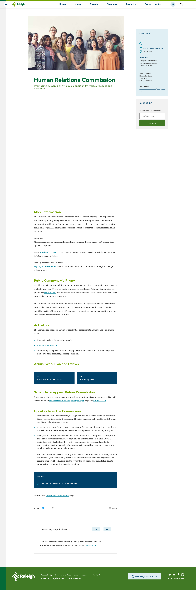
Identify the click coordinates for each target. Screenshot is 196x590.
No (107, 529)
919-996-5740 (99, 401)
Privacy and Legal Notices (52, 578)
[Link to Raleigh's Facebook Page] (178, 574)
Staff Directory (74, 578)
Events (94, 4)
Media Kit (96, 574)
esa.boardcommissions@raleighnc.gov (156, 48)
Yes (96, 529)
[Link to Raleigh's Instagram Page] (182, 574)
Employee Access (81, 574)
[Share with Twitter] (43, 508)
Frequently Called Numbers (146, 576)
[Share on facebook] (48, 508)
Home (62, 4)
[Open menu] (6, 4)
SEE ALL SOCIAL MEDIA (176, 578)
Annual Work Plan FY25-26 (49, 379)
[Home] (18, 4)
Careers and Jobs (63, 574)
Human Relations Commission (150, 110)
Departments (152, 4)
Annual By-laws (87, 379)
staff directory (91, 545)
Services (112, 4)
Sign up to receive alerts (45, 266)
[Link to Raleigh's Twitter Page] (169, 574)
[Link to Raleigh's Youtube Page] (174, 574)
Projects (131, 4)
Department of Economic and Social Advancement (59, 483)
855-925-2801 (50, 292)
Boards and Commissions (57, 495)
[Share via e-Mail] (53, 508)
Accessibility (46, 574)
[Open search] (172, 4)
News (78, 4)
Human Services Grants (47, 345)
